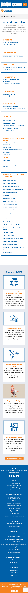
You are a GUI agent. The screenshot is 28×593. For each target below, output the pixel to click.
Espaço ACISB (14, 511)
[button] (25, 10)
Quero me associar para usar (7, 6)
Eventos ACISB (14, 575)
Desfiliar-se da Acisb (14, 526)
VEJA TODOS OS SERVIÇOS (14, 458)
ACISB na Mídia (14, 573)
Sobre (14, 500)
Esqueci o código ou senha (18, 6)
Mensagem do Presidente (14, 506)
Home (3, 16)
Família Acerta (14, 562)
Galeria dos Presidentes (14, 503)
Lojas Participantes (14, 513)
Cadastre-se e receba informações (14, 516)
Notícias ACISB (14, 570)
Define (14, 560)
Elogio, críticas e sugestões (14, 524)
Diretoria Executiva (14, 508)
